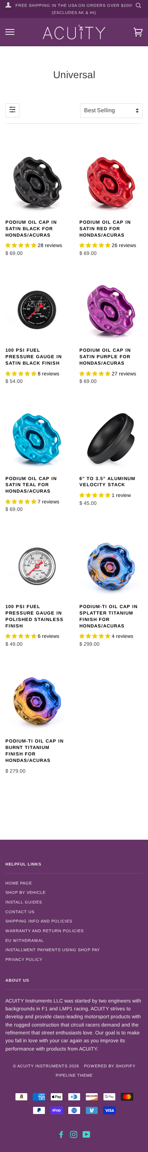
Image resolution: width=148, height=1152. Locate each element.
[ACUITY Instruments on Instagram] (74, 1136)
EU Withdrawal (24, 940)
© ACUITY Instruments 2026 (46, 1066)
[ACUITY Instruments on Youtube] (87, 1136)
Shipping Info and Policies (38, 921)
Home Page (18, 883)
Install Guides (23, 902)
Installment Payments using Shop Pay (52, 950)
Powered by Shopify (109, 1066)
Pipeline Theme (74, 1075)
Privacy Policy (23, 959)
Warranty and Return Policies (44, 931)
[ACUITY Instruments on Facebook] (61, 1136)
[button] (21, 245)
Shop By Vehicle (25, 892)
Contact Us (19, 912)
